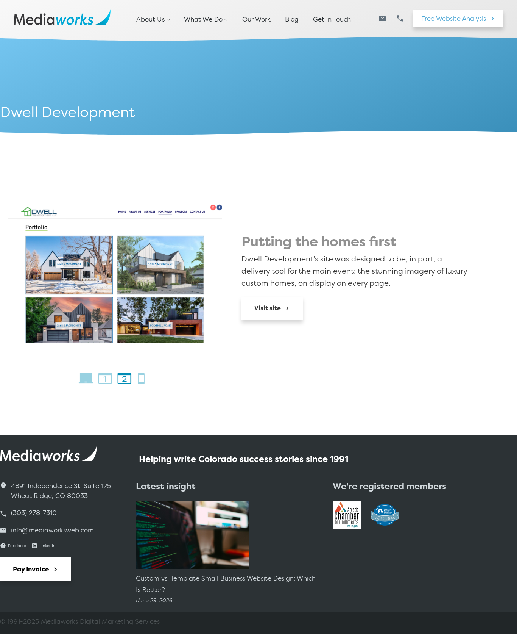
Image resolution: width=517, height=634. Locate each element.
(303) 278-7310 (34, 512)
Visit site (267, 308)
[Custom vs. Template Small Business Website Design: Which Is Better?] (192, 537)
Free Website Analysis (453, 18)
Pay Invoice (31, 569)
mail (382, 18)
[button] (85, 378)
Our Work (256, 19)
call (400, 18)
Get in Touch (332, 19)
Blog (292, 19)
